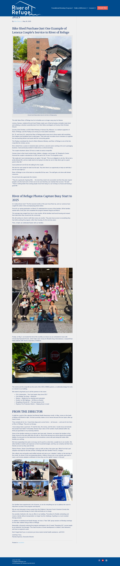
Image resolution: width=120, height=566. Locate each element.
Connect (91, 8)
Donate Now (102, 8)
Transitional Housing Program (61, 8)
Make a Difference (80, 8)
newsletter (21, 542)
